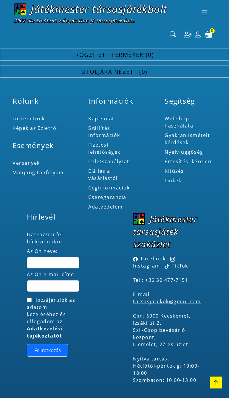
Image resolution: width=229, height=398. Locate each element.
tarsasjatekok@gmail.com (167, 301)
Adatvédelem (105, 206)
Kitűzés (174, 171)
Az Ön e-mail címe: (51, 274)
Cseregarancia (107, 197)
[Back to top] (216, 382)
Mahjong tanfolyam (38, 172)
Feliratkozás (47, 350)
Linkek (173, 180)
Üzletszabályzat (108, 161)
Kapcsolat (101, 118)
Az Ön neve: (42, 251)
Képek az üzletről (35, 128)
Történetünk (29, 118)
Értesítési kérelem (189, 161)
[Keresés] (173, 34)
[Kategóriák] (204, 12)
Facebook (153, 258)
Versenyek (26, 163)
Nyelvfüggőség (184, 152)
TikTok (179, 265)
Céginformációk (109, 187)
